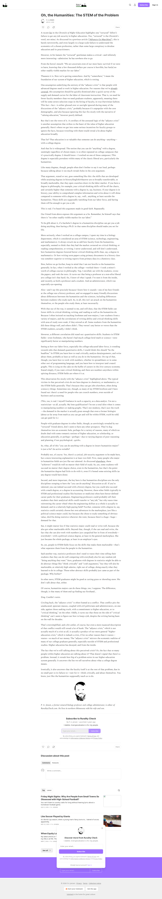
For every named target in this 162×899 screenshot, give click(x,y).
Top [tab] (43, 790)
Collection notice (95, 883)
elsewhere (100, 461)
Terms (85, 883)
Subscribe (144, 5)
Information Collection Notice (80, 859)
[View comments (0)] (48, 27)
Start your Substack (75, 889)
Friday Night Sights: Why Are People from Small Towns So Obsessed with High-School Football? (70, 798)
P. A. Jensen (50, 20)
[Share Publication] (135, 5)
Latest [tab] (49, 790)
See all (45, 850)
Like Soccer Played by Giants (55, 816)
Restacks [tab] (55, 763)
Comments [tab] (46, 763)
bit (50, 32)
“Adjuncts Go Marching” (100, 39)
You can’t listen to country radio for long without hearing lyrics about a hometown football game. (67, 803)
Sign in (155, 5)
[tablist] (50, 763)
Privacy (79, 883)
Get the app (91, 889)
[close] (102, 828)
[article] (81, 803)
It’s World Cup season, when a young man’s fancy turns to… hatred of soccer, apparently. (70, 820)
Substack (70, 894)
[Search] (130, 5)
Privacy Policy (97, 859)
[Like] (43, 27)
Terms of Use (91, 857)
